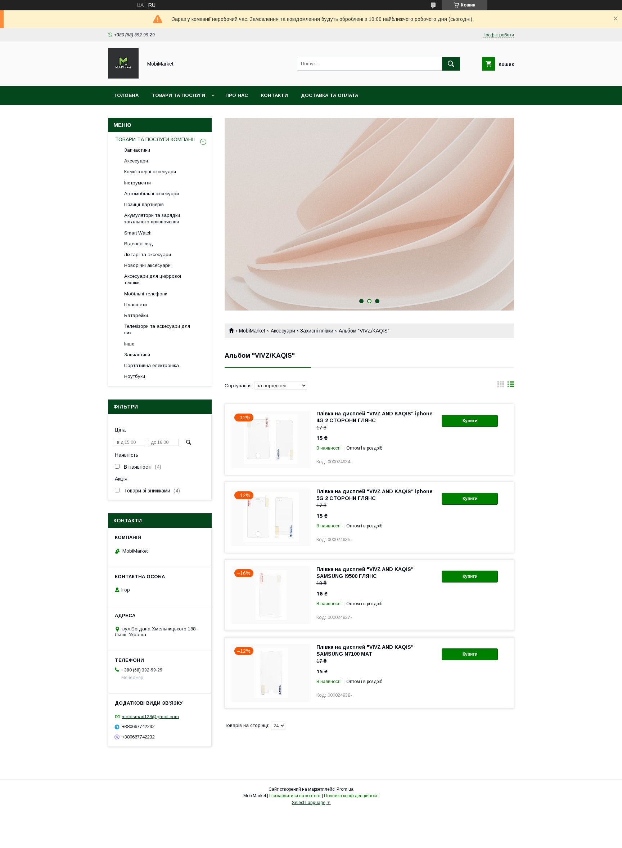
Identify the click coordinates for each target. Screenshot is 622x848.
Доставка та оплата (329, 95)
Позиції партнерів (144, 204)
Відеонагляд (138, 243)
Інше (129, 344)
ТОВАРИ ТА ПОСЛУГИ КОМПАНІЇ (155, 139)
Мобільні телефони (145, 293)
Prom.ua (345, 789)
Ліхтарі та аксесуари (147, 254)
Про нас (236, 95)
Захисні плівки (316, 331)
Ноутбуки (134, 376)
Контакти (274, 95)
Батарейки (136, 315)
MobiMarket (252, 331)
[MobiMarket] (123, 77)
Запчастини (137, 150)
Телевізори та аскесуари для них (157, 329)
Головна (126, 95)
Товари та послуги (178, 95)
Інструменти (137, 183)
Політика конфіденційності (351, 795)
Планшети (135, 304)
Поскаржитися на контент (295, 795)
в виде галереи (500, 386)
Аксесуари (283, 331)
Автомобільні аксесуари (151, 193)
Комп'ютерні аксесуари (150, 171)
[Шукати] (451, 64)
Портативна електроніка (151, 365)
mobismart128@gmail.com (150, 716)
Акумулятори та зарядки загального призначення (152, 218)
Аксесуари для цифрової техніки (152, 279)
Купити (470, 420)
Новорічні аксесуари (147, 265)
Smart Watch (138, 233)
